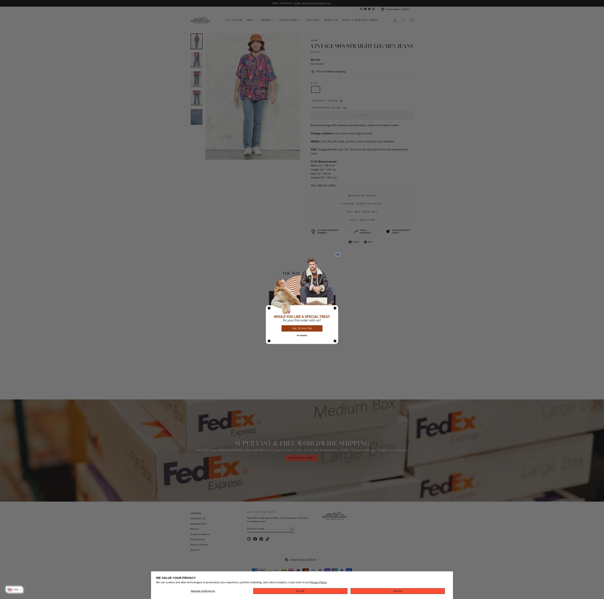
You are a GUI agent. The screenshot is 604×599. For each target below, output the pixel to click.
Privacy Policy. (318, 582)
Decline (397, 591)
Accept (300, 591)
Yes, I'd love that (302, 328)
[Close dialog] (338, 254)
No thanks (302, 335)
